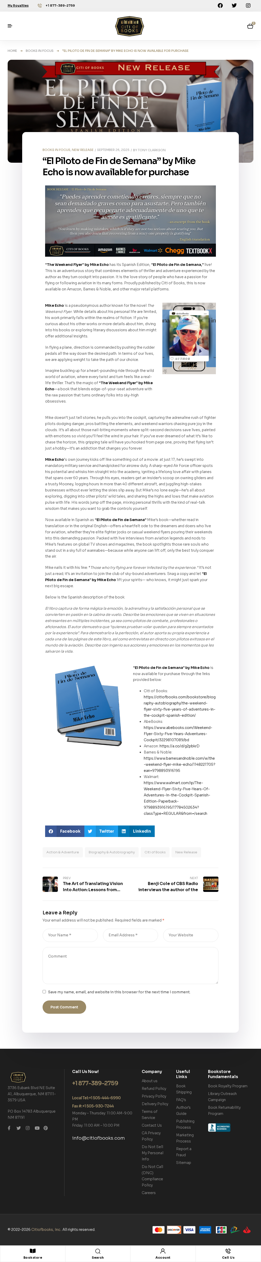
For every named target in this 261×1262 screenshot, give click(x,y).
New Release (186, 852)
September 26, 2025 (113, 150)
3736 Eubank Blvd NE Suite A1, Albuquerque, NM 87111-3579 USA (32, 1094)
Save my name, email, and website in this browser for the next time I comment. (119, 992)
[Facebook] (220, 6)
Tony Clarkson (152, 150)
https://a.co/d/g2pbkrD (180, 746)
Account (163, 1257)
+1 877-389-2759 (60, 5)
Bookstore (32, 1257)
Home (12, 51)
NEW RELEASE (83, 150)
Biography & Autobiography (112, 852)
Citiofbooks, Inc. (46, 1229)
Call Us (228, 1257)
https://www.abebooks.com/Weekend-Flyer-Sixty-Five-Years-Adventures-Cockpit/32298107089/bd (178, 733)
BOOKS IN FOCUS (40, 51)
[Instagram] (248, 6)
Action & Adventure (62, 852)
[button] (64, 831)
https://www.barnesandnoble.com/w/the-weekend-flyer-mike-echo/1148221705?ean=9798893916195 (179, 764)
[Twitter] (234, 6)
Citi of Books (155, 852)
